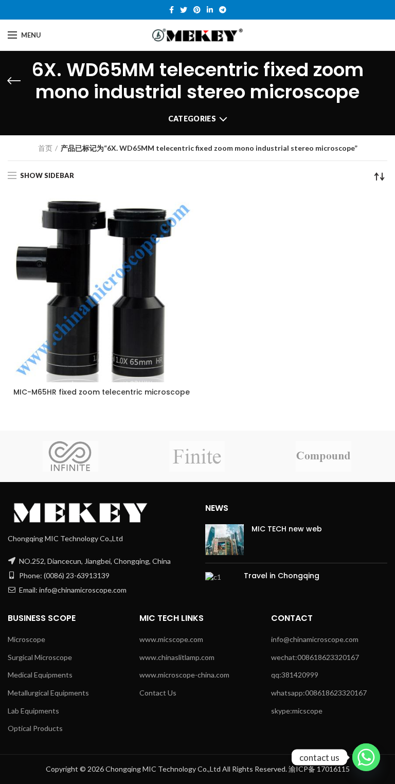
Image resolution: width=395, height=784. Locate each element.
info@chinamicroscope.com (314, 639)
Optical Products (35, 728)
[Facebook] (171, 9)
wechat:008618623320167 (315, 657)
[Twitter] (183, 9)
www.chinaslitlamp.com (176, 657)
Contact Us (157, 692)
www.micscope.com (171, 639)
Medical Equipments (40, 674)
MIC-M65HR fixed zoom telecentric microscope (101, 392)
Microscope (26, 639)
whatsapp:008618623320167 (319, 692)
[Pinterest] (197, 9)
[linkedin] (210, 9)
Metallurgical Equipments (48, 692)
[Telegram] (222, 9)
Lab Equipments (33, 710)
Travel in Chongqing (281, 576)
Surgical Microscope (40, 657)
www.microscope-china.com (184, 674)
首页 (45, 148)
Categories (192, 118)
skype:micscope (296, 710)
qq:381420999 (294, 674)
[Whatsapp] (366, 757)
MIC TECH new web (287, 529)
